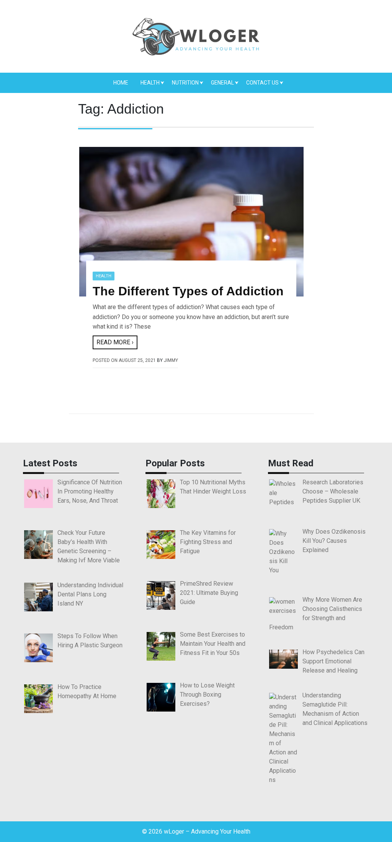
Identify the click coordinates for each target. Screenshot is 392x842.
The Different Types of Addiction (188, 291)
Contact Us (262, 83)
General (222, 83)
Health (150, 83)
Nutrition (185, 83)
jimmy (171, 360)
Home (120, 83)
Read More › (115, 342)
